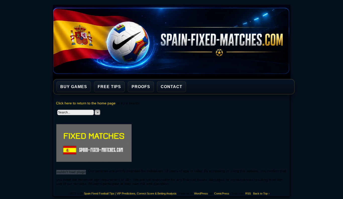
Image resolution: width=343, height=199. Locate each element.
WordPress (201, 193)
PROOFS (141, 87)
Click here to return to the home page (86, 103)
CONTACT (171, 87)
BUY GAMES (73, 87)
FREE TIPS (109, 87)
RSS (248, 193)
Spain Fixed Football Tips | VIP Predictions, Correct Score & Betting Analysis (173, 41)
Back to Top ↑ (261, 193)
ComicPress (221, 193)
